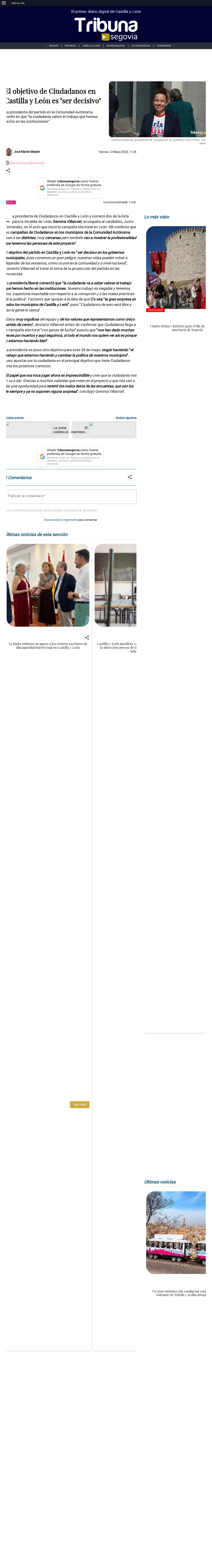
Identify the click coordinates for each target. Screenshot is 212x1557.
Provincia (70, 45)
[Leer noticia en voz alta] (7, 163)
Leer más (79, 1104)
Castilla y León (91, 45)
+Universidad (164, 45)
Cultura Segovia (140, 45)
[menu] (3, 3)
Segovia (53, 45)
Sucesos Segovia (116, 45)
